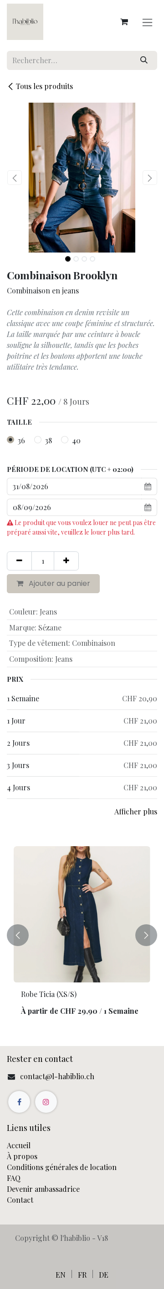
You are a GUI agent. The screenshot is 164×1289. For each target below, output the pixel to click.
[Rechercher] (144, 60)
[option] (82, 935)
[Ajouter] (66, 560)
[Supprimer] (19, 560)
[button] (14, 177)
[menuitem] (61, 1274)
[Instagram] (46, 1102)
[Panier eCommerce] (124, 22)
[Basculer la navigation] (147, 22)
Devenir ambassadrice (44, 1189)
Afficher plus (135, 811)
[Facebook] (19, 1102)
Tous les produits (44, 86)
